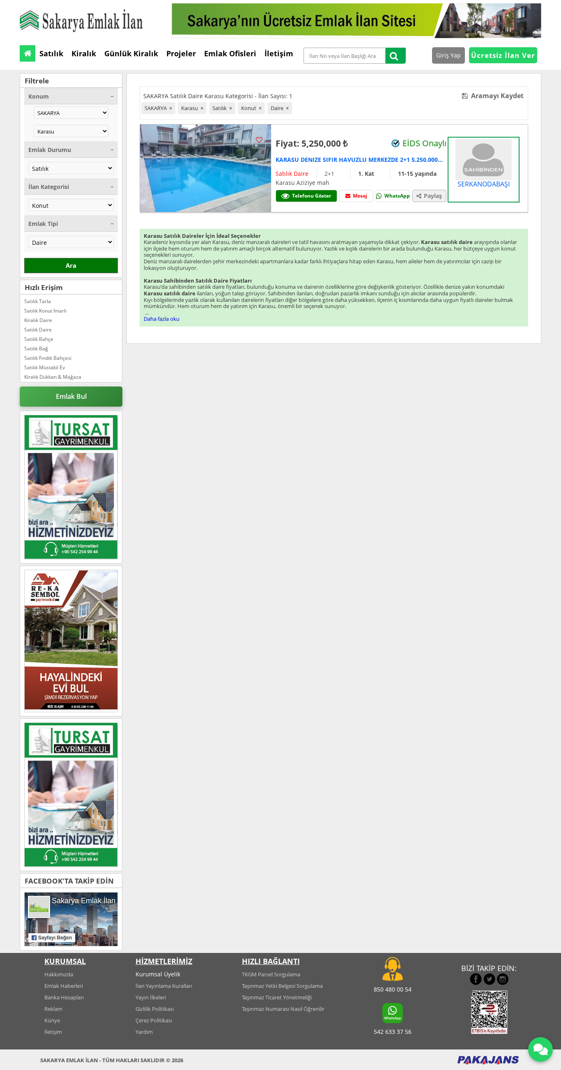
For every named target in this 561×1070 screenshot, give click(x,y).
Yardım (144, 1031)
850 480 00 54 (393, 989)
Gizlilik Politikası (155, 1008)
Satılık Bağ (36, 348)
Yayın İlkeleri (151, 997)
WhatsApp (397, 195)
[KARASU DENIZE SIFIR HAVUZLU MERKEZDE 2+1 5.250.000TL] (205, 167)
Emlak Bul (71, 396)
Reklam (53, 1008)
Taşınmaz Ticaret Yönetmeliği (277, 997)
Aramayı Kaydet (496, 95)
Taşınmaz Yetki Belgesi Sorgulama (282, 985)
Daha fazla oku (161, 318)
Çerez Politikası (154, 1020)
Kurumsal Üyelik (158, 974)
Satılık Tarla (37, 301)
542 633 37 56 (393, 1031)
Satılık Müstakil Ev (44, 367)
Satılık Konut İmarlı (45, 310)
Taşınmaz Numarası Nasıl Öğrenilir (283, 1008)
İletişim (53, 1031)
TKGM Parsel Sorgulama (271, 974)
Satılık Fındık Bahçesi (47, 357)
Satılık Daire (38, 329)
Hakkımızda (58, 974)
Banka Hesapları (64, 997)
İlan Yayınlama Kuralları (164, 985)
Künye (52, 1020)
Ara (71, 265)
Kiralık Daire (38, 320)
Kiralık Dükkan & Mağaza (52, 376)
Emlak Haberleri (63, 985)
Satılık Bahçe (38, 339)
